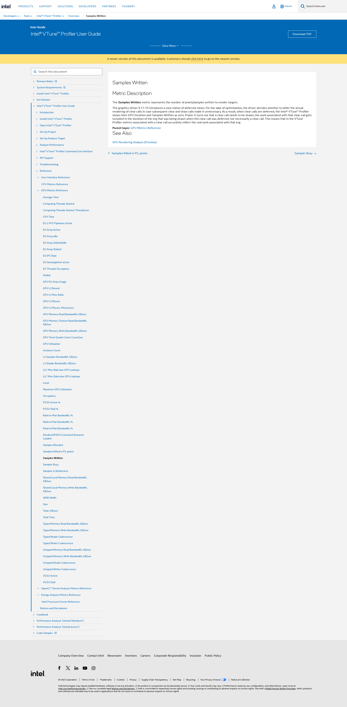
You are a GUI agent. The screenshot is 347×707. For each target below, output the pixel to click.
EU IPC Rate (50, 255)
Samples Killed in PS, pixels (58, 451)
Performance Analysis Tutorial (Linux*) (58, 626)
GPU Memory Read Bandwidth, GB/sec (65, 314)
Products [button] (25, 6)
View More (169, 46)
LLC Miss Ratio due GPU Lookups (61, 376)
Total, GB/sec (50, 510)
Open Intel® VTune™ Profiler (55, 125)
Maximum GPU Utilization (57, 389)
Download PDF (302, 34)
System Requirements (49, 87)
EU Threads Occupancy (56, 268)
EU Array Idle (50, 236)
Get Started (43, 99)
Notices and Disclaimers (53, 608)
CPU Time (48, 216)
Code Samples (45, 633)
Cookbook (42, 614)
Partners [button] (109, 6)
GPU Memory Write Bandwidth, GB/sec (65, 330)
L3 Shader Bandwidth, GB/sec (59, 363)
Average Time (51, 197)
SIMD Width (49, 497)
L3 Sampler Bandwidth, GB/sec (60, 356)
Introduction (47, 112)
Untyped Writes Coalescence (59, 569)
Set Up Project (48, 131)
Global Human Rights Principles (280, 688)
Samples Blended (53, 445)
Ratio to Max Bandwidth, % (58, 415)
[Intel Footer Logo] (38, 673)
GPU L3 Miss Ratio (53, 294)
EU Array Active (51, 229)
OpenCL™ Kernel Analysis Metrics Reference (66, 588)
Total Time (49, 517)
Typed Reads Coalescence (58, 536)
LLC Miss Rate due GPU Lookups (61, 369)
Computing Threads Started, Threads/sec (66, 210)
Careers (145, 656)
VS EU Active (50, 575)
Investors (131, 656)
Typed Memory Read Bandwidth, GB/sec (65, 523)
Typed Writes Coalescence (58, 543)
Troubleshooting (49, 164)
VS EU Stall (49, 582)
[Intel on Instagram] (94, 668)
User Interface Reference (55, 177)
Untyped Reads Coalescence (59, 562)
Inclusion (195, 656)
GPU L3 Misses (51, 301)
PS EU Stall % (50, 408)
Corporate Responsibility (170, 656)
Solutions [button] (65, 6)
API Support (46, 157)
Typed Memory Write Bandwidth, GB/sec (66, 530)
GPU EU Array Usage (54, 281)
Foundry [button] (128, 6)
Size (45, 504)
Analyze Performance (52, 144)
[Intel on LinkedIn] (76, 668)
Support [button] (45, 6)
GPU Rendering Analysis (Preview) (134, 142)
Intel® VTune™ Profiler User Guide (56, 105)
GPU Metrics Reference (54, 190)
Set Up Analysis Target (52, 138)
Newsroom (114, 656)
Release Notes (45, 81)
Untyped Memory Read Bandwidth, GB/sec (67, 549)
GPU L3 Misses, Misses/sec (58, 307)
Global (46, 275)
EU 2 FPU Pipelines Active (57, 223)
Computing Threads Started (58, 203)
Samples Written (53, 458)
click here (197, 59)
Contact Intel (95, 656)
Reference (46, 170)
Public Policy (213, 656)
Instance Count (51, 350)
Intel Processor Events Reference (61, 601)
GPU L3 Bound (51, 288)
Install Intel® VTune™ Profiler (53, 93)
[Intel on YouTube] (85, 668)
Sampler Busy (51, 464)
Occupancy (49, 395)
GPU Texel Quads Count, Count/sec (63, 337)
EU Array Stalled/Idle (55, 242)
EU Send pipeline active (56, 262)
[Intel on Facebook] (59, 668)
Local (46, 382)
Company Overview (71, 656)
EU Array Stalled (52, 249)
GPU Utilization (51, 343)
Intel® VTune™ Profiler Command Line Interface (66, 151)
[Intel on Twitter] (68, 668)
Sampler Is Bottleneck (55, 471)
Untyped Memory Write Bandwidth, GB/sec (67, 556)
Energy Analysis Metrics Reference (61, 594)
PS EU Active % (51, 402)
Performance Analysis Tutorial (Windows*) (60, 620)
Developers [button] (87, 6)
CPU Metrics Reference (55, 184)
